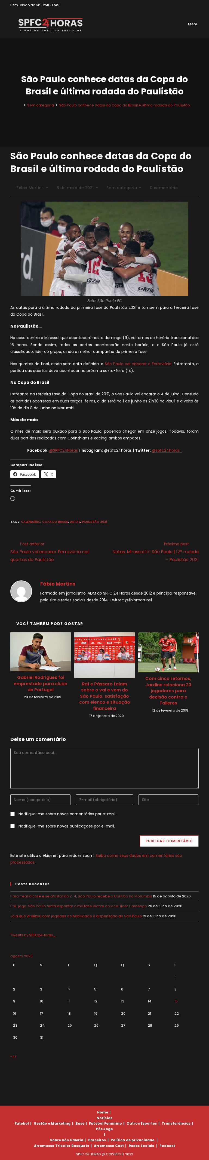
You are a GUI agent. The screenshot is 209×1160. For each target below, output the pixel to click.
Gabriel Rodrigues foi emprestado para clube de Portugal (40, 684)
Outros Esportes (142, 1123)
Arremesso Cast (109, 1145)
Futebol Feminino (105, 1123)
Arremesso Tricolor (52, 1145)
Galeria (77, 1140)
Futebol (22, 1123)
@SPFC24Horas (63, 450)
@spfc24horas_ (167, 450)
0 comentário (164, 187)
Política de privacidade (132, 1140)
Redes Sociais (141, 1145)
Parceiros (97, 1140)
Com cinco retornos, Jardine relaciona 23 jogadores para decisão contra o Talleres (168, 691)
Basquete (80, 1145)
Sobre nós (59, 1140)
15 (176, 1001)
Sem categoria (121, 187)
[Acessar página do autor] (21, 591)
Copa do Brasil (55, 521)
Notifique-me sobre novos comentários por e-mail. (67, 814)
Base (79, 1123)
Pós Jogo (104, 1129)
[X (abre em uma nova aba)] (178, 5)
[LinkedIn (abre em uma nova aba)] (196, 5)
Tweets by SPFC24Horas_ (33, 935)
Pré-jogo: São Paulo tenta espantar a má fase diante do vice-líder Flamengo (78, 906)
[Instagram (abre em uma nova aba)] (191, 5)
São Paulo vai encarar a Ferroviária (138, 364)
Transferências (176, 1123)
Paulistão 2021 (94, 521)
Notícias (104, 1118)
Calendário (31, 521)
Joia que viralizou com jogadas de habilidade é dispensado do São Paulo (76, 916)
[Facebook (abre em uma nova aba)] (185, 5)
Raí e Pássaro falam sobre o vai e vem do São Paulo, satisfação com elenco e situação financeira (104, 696)
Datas (75, 521)
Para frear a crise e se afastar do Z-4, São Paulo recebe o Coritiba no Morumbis (81, 896)
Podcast (167, 1145)
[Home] (20, 105)
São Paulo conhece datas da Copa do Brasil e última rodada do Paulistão (124, 105)
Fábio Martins (30, 187)
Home (102, 1112)
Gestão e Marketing (52, 1123)
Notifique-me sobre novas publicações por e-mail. (67, 826)
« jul (13, 1056)
